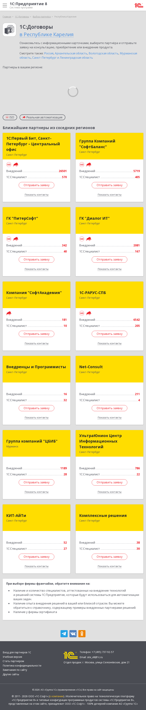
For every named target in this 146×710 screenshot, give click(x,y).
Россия (48, 53)
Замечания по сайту (15, 669)
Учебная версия (12, 656)
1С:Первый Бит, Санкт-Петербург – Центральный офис (33, 144)
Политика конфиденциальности (22, 665)
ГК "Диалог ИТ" (94, 218)
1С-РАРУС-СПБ (92, 292)
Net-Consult (91, 366)
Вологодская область (103, 53)
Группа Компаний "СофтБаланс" (97, 144)
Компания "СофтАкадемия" (34, 292)
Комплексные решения (103, 515)
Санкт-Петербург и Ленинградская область (62, 58)
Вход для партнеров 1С (17, 652)
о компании (56, 696)
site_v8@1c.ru (95, 657)
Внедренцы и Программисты (36, 366)
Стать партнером (13, 661)
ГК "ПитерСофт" (22, 218)
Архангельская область (71, 53)
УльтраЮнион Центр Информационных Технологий (100, 441)
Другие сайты (11, 674)
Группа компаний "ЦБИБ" (32, 441)
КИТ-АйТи (16, 515)
